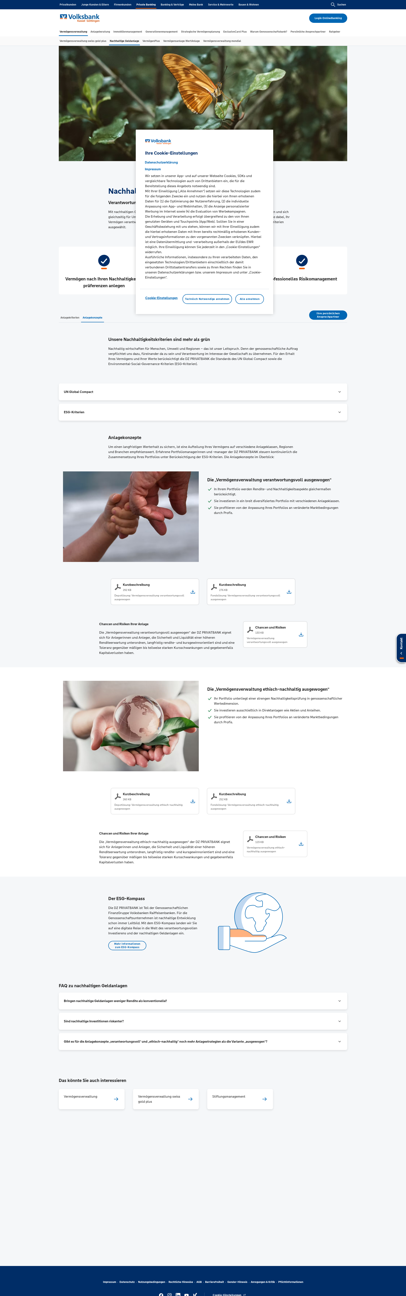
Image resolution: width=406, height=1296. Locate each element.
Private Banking (146, 4)
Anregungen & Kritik (263, 1282)
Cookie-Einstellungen (161, 298)
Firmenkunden (122, 4)
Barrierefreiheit (214, 1282)
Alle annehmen (249, 299)
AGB (199, 1282)
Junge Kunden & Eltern (95, 4)
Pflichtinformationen (290, 1282)
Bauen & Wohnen (249, 4)
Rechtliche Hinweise (181, 1282)
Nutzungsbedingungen (151, 1282)
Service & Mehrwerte (220, 4)
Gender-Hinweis (237, 1282)
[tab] (73, 31)
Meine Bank (196, 4)
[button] (203, 391)
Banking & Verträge (172, 4)
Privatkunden (68, 4)
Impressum (109, 1282)
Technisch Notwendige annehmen (207, 299)
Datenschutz (127, 1282)
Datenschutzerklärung (161, 162)
